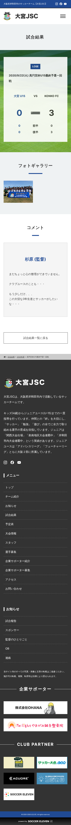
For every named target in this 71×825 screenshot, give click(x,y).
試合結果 (10, 515)
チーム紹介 (12, 496)
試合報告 (10, 621)
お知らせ (10, 505)
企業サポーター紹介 (17, 561)
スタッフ (10, 542)
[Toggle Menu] (63, 16)
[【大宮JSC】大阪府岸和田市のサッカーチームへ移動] (5, 357)
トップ (9, 487)
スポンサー (12, 630)
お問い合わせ (13, 588)
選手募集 (10, 552)
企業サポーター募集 (17, 570)
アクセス (10, 579)
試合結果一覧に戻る (35, 338)
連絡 (8, 658)
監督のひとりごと (16, 639)
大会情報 (10, 533)
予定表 (9, 524)
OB (7, 648)
